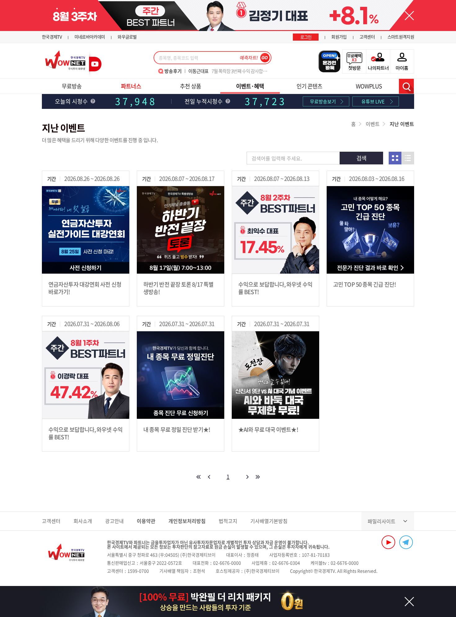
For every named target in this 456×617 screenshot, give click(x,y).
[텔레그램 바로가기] (406, 542)
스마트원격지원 (400, 37)
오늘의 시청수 (72, 101)
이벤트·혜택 (250, 86)
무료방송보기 (323, 101)
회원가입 (338, 37)
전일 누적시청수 (204, 101)
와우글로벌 (127, 37)
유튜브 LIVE (373, 101)
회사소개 (83, 521)
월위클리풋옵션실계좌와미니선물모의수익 (227, 71)
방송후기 (173, 71)
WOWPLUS (369, 86)
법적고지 (228, 521)
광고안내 (114, 521)
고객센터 (367, 37)
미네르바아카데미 (89, 37)
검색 (406, 86)
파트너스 (131, 86)
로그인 (306, 37)
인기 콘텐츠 (310, 86)
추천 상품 (190, 86)
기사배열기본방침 (269, 521)
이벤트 (373, 123)
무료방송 (72, 86)
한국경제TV (52, 37)
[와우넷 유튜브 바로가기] (388, 542)
